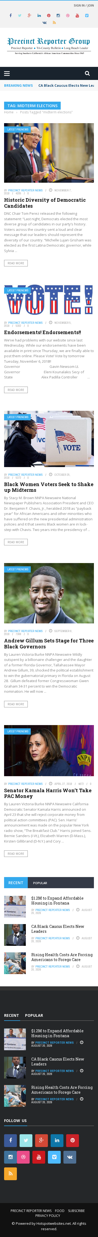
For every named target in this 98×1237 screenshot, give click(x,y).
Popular (40, 883)
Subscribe (76, 1210)
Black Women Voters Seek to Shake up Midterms (48, 487)
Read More (16, 263)
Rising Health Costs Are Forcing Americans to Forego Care (62, 957)
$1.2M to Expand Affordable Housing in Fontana (57, 901)
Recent (15, 882)
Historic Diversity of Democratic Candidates (45, 203)
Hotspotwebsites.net (53, 1223)
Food (60, 1210)
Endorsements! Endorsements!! (42, 332)
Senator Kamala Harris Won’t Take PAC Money (47, 793)
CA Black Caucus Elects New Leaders (57, 929)
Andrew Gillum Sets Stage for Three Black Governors (49, 643)
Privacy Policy (47, 1215)
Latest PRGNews (18, 129)
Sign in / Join (84, 5)
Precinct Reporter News (25, 190)
